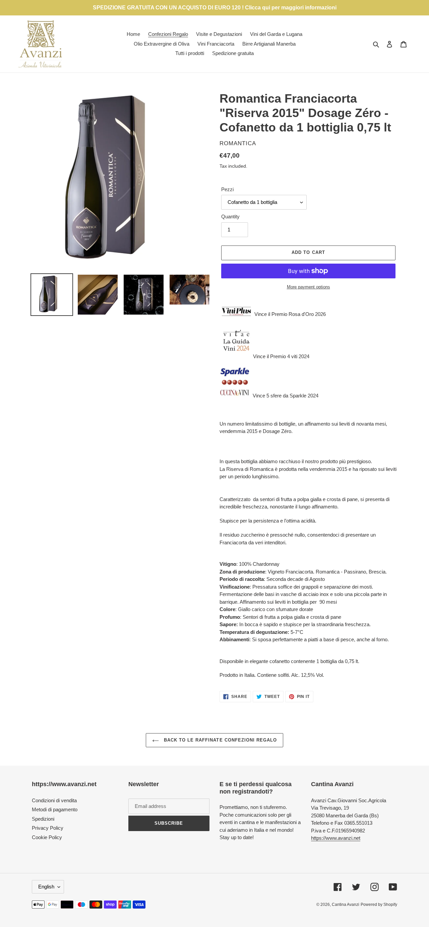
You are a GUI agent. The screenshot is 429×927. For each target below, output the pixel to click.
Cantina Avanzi (345, 904)
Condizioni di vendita (54, 800)
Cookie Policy (47, 837)
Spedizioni (43, 819)
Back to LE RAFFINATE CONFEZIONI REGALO (219, 740)
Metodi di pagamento (54, 809)
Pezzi (227, 189)
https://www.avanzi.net (335, 838)
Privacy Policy (47, 828)
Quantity (230, 216)
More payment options (308, 286)
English (46, 886)
